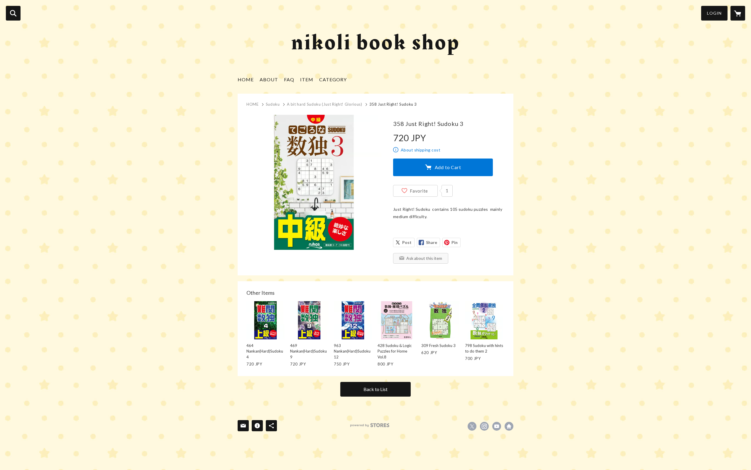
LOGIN (714, 13)
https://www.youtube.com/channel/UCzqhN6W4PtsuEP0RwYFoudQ (496, 426)
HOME (246, 79)
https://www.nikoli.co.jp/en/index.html (509, 426)
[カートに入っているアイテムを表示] (737, 13)
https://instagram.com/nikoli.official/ (484, 426)
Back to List (375, 389)
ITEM (306, 79)
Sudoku (273, 104)
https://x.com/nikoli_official (472, 426)
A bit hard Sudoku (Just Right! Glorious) (324, 104)
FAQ (289, 79)
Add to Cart (448, 167)
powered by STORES (370, 425)
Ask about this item (424, 258)
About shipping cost (420, 149)
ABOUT (269, 79)
